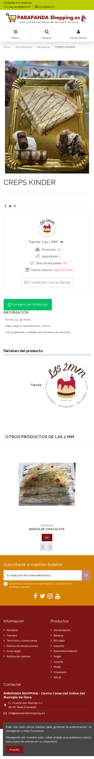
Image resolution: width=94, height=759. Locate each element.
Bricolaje (59, 640)
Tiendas (12, 635)
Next (50, 547)
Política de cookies (18, 656)
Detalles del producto (23, 351)
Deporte (59, 646)
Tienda (35, 385)
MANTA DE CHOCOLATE (47, 529)
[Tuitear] (10, 206)
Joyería (58, 661)
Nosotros (12, 630)
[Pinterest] (15, 206)
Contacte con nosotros (18, 2)
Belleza (58, 635)
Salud (57, 677)
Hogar (57, 656)
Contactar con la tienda (49, 282)
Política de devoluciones (22, 646)
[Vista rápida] (53, 520)
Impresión (60, 672)
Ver (47, 537)
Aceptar (14, 749)
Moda (57, 666)
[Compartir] (5, 206)
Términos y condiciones (22, 640)
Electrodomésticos (65, 651)
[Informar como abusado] (62, 242)
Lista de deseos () (18, 6)
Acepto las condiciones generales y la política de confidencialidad (40, 585)
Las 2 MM (49, 242)
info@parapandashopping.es (26, 713)
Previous (43, 547)
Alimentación (62, 630)
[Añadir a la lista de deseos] (41, 520)
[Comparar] (47, 520)
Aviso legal (13, 651)
